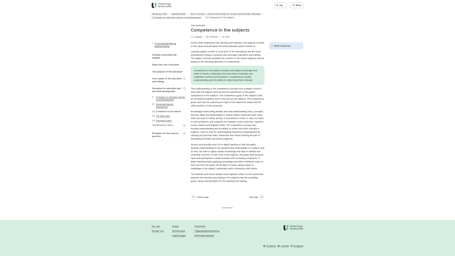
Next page (254, 197)
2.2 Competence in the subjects (219, 17)
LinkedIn (285, 246)
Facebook (271, 246)
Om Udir (156, 226)
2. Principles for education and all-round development (176, 17)
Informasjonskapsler (204, 235)
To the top (226, 208)
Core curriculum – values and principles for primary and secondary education (225, 14)
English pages (179, 235)
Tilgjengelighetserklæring (206, 231)
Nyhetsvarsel (178, 231)
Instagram (298, 246)
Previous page (202, 197)
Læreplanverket (178, 14)
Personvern (199, 226)
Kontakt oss (158, 231)
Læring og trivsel (159, 14)
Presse (175, 226)
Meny (298, 5)
